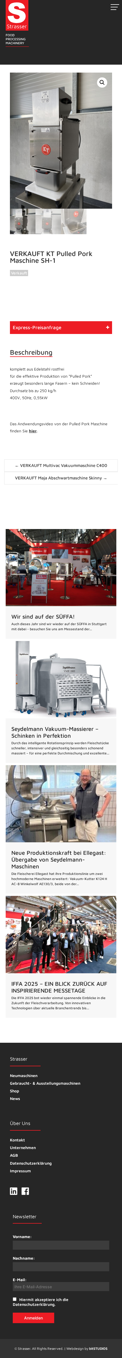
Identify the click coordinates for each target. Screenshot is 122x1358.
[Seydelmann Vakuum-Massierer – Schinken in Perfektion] (61, 702)
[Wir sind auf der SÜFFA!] (61, 584)
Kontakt (17, 1139)
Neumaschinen (23, 1075)
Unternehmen (23, 1147)
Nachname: (24, 1258)
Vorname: (22, 1236)
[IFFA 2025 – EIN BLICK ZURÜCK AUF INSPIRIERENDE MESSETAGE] (61, 957)
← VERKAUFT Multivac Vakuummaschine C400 (61, 465)
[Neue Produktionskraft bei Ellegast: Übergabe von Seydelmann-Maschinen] (61, 829)
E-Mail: (20, 1279)
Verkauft (19, 272)
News (15, 1098)
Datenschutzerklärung (31, 1163)
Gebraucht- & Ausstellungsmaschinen (45, 1083)
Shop (14, 1090)
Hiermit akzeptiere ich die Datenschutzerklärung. (40, 1302)
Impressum (20, 1170)
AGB (14, 1155)
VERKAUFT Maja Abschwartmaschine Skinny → (61, 477)
